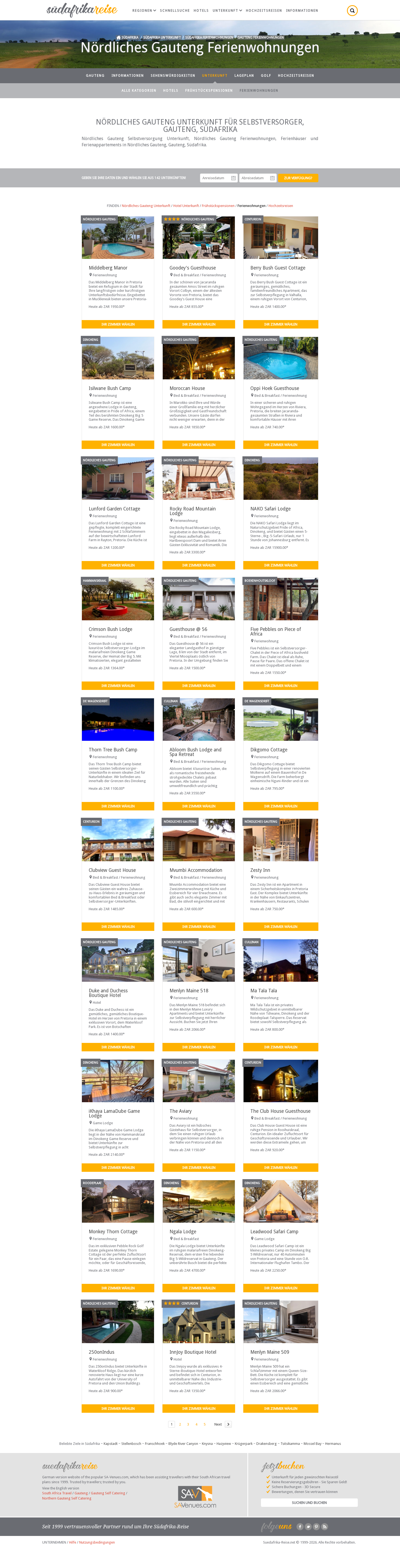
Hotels (201, 11)
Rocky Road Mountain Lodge (193, 511)
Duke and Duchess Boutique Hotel (108, 993)
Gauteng (95, 76)
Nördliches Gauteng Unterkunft (146, 206)
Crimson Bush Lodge (110, 629)
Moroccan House (187, 388)
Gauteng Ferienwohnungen (261, 37)
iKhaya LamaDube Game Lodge (114, 1113)
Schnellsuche (175, 11)
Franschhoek (155, 1444)
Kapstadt (111, 1444)
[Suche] (352, 10)
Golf (266, 76)
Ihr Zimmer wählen (118, 324)
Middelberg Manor (108, 268)
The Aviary (181, 1111)
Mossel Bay (312, 1444)
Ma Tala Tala (263, 990)
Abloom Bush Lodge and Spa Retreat (195, 752)
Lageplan (244, 76)
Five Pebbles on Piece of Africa (275, 632)
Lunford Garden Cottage (114, 509)
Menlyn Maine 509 (269, 1352)
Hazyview (224, 1444)
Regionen (142, 11)
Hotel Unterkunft (186, 206)
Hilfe (72, 1542)
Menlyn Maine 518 (189, 990)
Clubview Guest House (112, 870)
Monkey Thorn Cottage (113, 1231)
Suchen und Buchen (309, 1503)
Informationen (302, 11)
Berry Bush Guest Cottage (277, 268)
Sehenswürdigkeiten (173, 76)
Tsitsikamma (290, 1444)
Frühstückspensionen (209, 90)
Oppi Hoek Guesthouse (274, 388)
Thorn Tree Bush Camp (113, 749)
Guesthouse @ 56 (188, 629)
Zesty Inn (260, 870)
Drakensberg (266, 1444)
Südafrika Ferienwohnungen (209, 37)
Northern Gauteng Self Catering (66, 1498)
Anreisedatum (233, 178)
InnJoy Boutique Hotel (193, 1352)
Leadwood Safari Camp (274, 1231)
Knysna (207, 1444)
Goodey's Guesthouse (193, 268)
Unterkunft (225, 11)
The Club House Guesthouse (280, 1111)
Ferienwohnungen (259, 90)
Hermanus (333, 1444)
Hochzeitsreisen (264, 11)
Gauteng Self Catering (108, 1493)
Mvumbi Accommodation (196, 870)
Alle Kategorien (139, 90)
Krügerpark (244, 1444)
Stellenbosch (131, 1444)
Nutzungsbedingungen (97, 1542)
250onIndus (101, 1352)
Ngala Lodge (183, 1231)
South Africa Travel (57, 1493)
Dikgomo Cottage (268, 749)
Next (218, 1424)
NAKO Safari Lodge (270, 509)
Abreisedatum (272, 178)
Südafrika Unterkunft (162, 37)
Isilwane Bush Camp (110, 388)
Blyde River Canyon (183, 1444)
